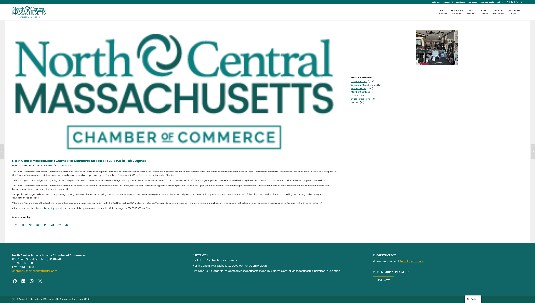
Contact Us (473, 2)
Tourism (355, 102)
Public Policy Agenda (52, 208)
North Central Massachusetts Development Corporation (230, 266)
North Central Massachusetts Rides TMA (246, 271)
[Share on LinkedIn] (37, 225)
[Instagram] (31, 281)
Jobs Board (448, 2)
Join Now (436, 2)
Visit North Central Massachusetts (215, 260)
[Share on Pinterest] (30, 225)
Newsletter (461, 2)
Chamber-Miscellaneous (364, 85)
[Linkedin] (23, 281)
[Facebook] (14, 281)
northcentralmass (65, 165)
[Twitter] (40, 281)
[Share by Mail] (66, 225)
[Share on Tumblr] (44, 225)
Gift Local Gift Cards (206, 271)
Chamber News (46, 165)
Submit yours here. (412, 261)
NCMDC (355, 95)
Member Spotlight (360, 91)
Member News (358, 88)
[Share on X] (23, 225)
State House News (360, 98)
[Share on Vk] (52, 225)
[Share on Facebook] (16, 225)
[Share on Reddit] (59, 225)
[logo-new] (29, 12)
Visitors (500, 2)
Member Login (487, 2)
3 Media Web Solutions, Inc (13, 299)
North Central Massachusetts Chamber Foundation (306, 271)
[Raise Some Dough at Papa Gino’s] (2, 151)
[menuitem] (436, 2)
